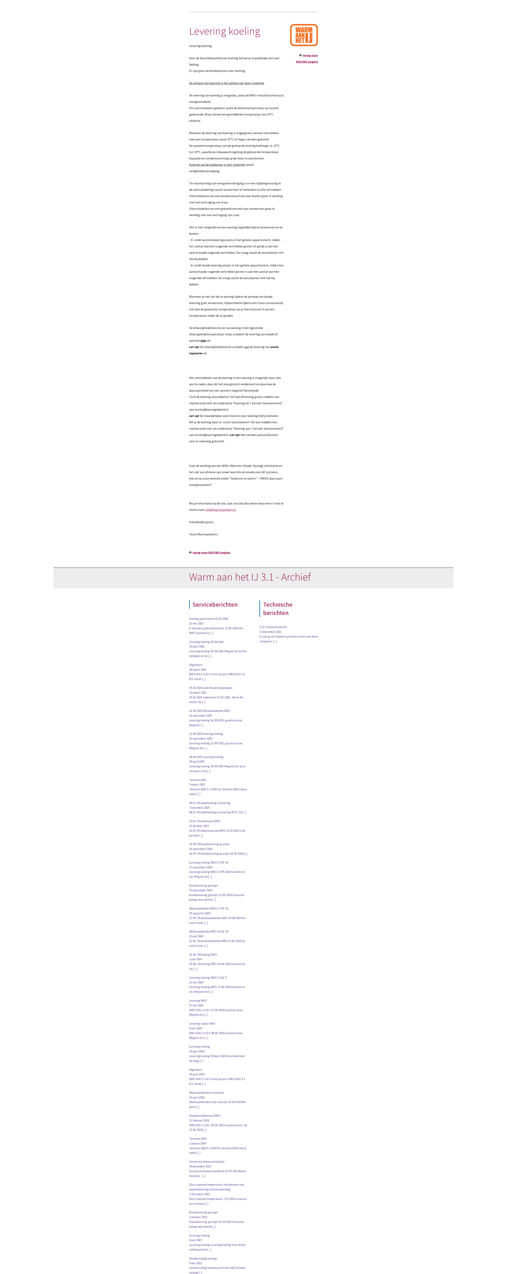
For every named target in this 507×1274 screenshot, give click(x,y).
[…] (211, 633)
